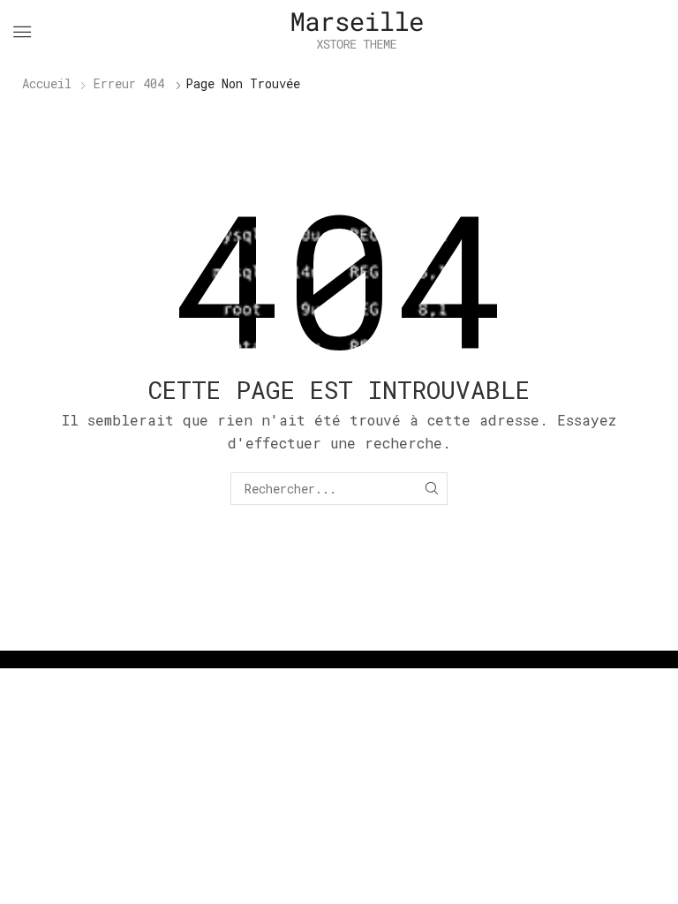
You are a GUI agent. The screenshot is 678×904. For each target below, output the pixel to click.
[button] (22, 32)
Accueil (47, 83)
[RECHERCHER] (431, 488)
